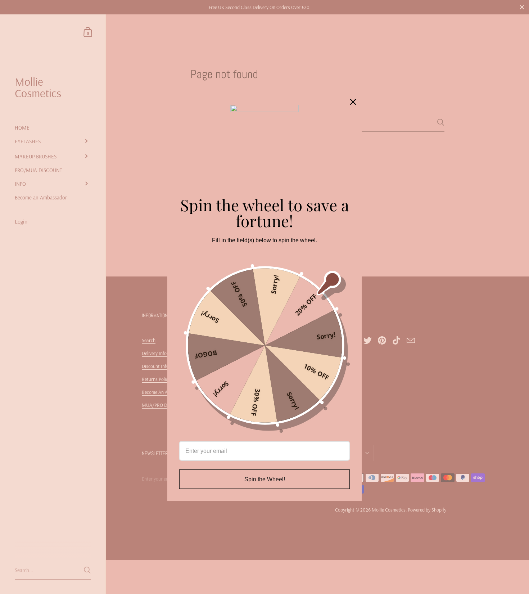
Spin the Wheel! (264, 479)
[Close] (353, 102)
